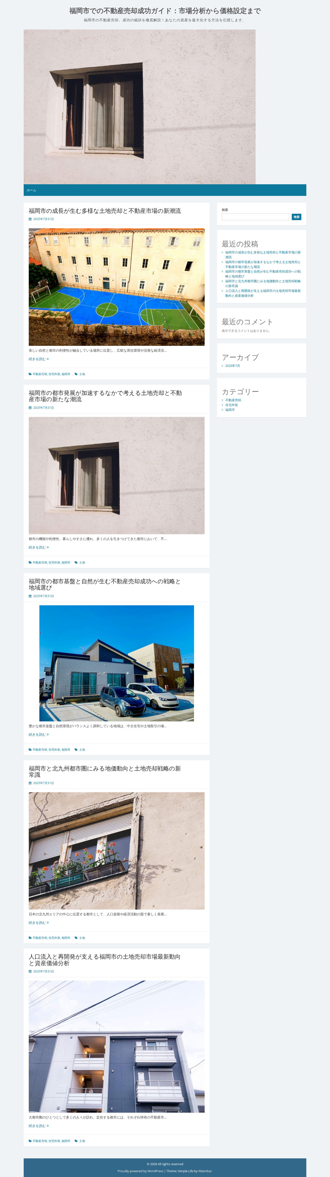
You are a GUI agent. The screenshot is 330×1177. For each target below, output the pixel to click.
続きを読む (39, 358)
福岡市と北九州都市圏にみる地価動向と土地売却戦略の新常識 (105, 771)
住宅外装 (54, 374)
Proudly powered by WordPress (141, 1171)
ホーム (31, 190)
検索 (225, 209)
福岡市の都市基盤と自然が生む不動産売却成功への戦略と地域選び (105, 584)
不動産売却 (40, 374)
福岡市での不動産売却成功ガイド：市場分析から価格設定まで (165, 11)
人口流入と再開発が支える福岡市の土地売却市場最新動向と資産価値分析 (105, 959)
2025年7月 (232, 365)
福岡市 (66, 374)
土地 (82, 374)
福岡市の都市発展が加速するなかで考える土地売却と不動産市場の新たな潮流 (105, 396)
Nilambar (205, 1171)
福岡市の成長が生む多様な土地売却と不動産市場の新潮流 (105, 211)
